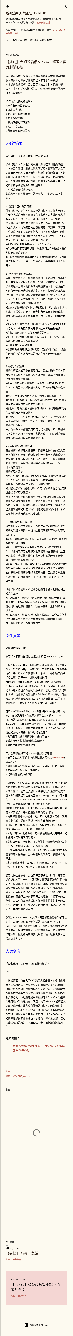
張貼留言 (17, 1259)
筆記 (20, 1076)
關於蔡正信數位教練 (40, 40)
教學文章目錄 (20, 40)
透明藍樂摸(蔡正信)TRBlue (26, 13)
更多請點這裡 (43, 22)
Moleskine (58, 757)
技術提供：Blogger (39, 1325)
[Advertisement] (36, 1206)
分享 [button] (8, 1071)
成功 (15, 1076)
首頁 (8, 40)
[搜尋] (65, 5)
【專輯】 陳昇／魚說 (22, 1253)
